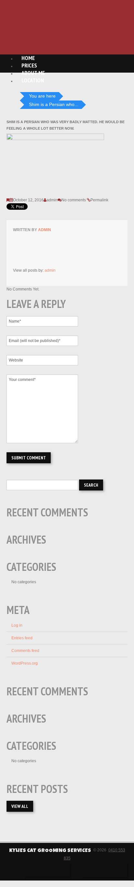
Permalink (99, 200)
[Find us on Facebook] (47, 870)
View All (19, 806)
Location (32, 80)
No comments (73, 200)
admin (52, 200)
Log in (16, 625)
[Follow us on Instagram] (104, 869)
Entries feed (22, 638)
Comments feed (25, 650)
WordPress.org (24, 663)
